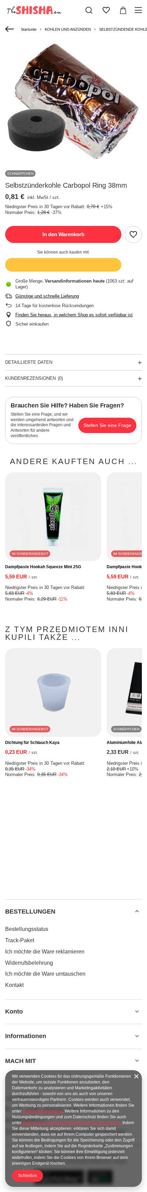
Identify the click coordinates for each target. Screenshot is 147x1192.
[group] (73, 101)
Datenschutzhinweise (43, 1111)
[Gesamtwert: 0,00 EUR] (123, 10)
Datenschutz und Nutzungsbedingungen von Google (71, 1122)
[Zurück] (10, 29)
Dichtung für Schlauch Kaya (32, 742)
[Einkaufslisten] (106, 10)
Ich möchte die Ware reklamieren (44, 951)
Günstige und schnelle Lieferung (47, 296)
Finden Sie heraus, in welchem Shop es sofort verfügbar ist (74, 314)
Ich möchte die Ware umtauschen (45, 974)
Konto (14, 1011)
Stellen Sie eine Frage (107, 425)
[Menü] (139, 10)
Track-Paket (19, 940)
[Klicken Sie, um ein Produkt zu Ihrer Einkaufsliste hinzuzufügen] (133, 234)
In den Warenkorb (63, 234)
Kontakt (14, 985)
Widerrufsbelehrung (29, 963)
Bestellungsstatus (26, 929)
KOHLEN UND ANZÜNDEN (68, 29)
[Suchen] (88, 10)
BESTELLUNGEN (30, 911)
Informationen (25, 1036)
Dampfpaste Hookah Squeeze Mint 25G (43, 566)
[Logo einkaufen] (33, 10)
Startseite (29, 29)
